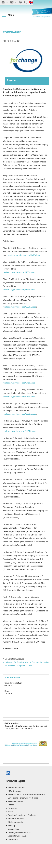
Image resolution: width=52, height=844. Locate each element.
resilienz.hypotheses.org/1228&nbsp (19, 307)
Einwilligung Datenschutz (19, 832)
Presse (11, 805)
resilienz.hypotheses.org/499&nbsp (19, 289)
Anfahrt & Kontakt (16, 818)
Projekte (11, 80)
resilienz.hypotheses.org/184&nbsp (19, 396)
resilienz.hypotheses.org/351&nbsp (24, 255)
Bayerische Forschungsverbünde (23, 798)
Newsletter (13, 808)
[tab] (27, 80)
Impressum (13, 839)
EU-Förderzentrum (16, 787)
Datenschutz (13, 829)
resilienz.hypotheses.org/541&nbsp (19, 383)
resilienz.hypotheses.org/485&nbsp (19, 272)
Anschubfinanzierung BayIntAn (22, 815)
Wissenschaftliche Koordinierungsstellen (26, 794)
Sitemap (11, 825)
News (10, 811)
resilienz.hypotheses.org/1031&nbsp (19, 414)
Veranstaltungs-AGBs (17, 836)
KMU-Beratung (15, 791)
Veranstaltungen (15, 801)
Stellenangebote (15, 822)
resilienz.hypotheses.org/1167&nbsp (19, 431)
